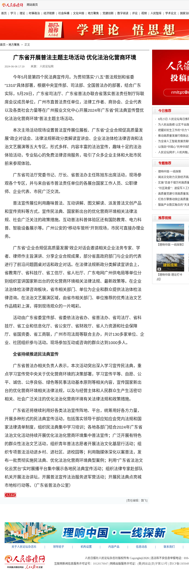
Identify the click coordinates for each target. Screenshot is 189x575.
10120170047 (100, 563)
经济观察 (49, 13)
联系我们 (169, 546)
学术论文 (170, 13)
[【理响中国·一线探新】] (170, 225)
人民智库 (156, 13)
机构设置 (86, 546)
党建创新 (108, 13)
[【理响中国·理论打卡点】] (170, 255)
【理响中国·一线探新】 (171, 244)
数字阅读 (122, 13)
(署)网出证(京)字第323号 (153, 563)
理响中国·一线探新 (169, 171)
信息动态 (141, 546)
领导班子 (58, 546)
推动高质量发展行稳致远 (173, 135)
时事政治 (34, 13)
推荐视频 (164, 218)
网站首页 (32, 4)
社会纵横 (63, 13)
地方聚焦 (93, 13)
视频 (144, 13)
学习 (13, 13)
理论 (22, 13)
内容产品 (113, 546)
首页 (4, 13)
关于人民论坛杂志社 (24, 546)
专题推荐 (164, 163)
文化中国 (78, 13)
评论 (135, 13)
